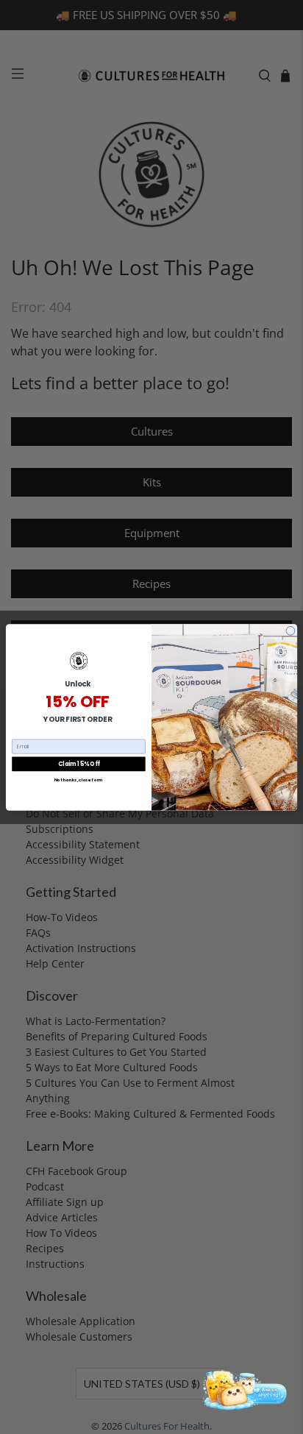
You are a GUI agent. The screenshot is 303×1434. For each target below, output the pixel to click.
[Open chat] (242, 1389)
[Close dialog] (290, 630)
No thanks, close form (79, 780)
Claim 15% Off (78, 763)
